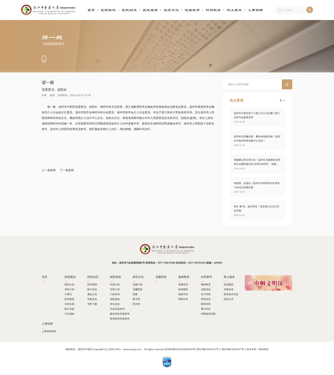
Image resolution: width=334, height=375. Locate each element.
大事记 (68, 294)
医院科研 (206, 304)
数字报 (136, 299)
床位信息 (115, 304)
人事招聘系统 (49, 331)
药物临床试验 (208, 313)
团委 (135, 294)
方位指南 (69, 313)
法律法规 (69, 304)
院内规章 (69, 299)
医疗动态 (92, 289)
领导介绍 (69, 289)
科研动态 (206, 299)
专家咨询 (228, 289)
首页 (91, 10)
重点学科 (206, 308)
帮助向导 (183, 299)
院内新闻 (92, 284)
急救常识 (183, 294)
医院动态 (129, 10)
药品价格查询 (117, 308)
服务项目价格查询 (119, 313)
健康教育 (192, 10)
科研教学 (213, 10)
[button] (281, 100)
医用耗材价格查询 (119, 318)
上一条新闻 (49, 170)
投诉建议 (228, 284)
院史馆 (136, 304)
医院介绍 (69, 284)
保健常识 (183, 284)
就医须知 (115, 299)
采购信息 (92, 299)
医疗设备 (69, 308)
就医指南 (150, 10)
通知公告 (92, 294)
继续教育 (206, 284)
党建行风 (137, 284)
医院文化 (171, 10)
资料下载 (92, 304)
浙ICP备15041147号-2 (234, 349)
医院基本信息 (231, 294)
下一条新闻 (67, 170)
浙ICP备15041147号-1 (209, 349)
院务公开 (228, 299)
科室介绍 (115, 284)
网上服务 (234, 10)
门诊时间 (115, 294)
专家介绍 (115, 289)
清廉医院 (137, 289)
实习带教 (206, 294)
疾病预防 (183, 289)
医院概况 (108, 10)
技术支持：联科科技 (258, 349)
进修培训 (206, 289)
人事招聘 (255, 10)
